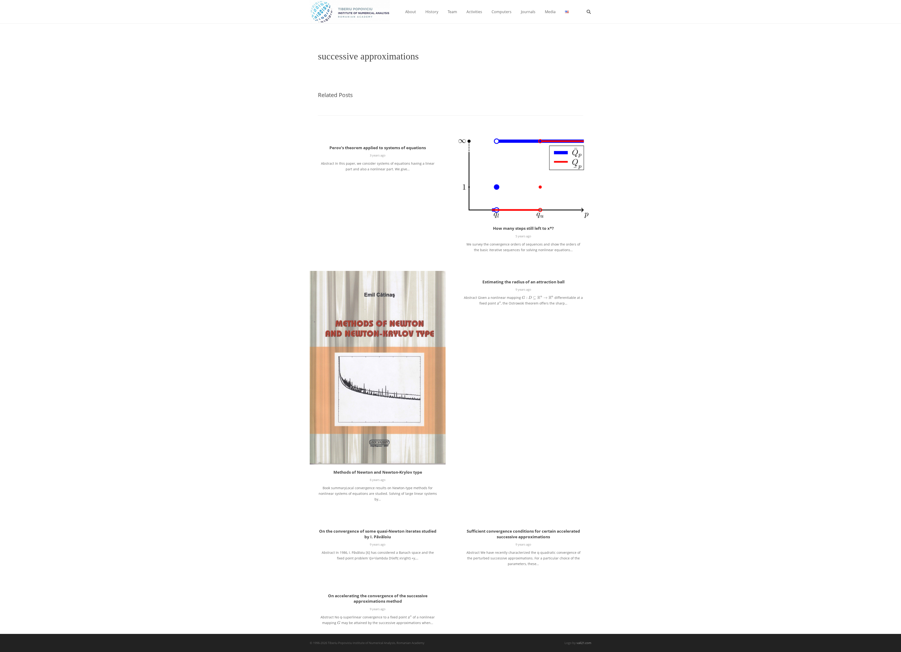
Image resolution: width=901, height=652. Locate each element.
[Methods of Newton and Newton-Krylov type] (378, 368)
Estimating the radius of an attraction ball (523, 282)
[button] (419, 11)
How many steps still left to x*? (523, 228)
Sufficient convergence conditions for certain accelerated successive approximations (523, 533)
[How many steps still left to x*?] (523, 179)
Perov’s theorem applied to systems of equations (377, 147)
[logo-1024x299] (350, 11)
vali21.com (583, 643)
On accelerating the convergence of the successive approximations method (378, 598)
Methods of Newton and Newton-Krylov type (377, 472)
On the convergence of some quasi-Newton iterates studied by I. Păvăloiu (377, 533)
